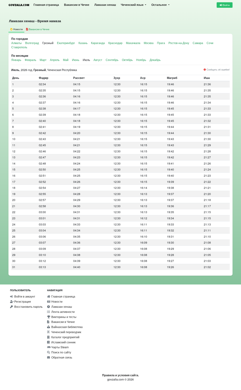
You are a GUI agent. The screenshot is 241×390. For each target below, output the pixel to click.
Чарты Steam (60, 347)
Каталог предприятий (65, 337)
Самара (198, 43)
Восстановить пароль (28, 307)
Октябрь (127, 60)
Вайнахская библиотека (67, 327)
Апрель (54, 60)
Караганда (98, 43)
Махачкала (133, 43)
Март (43, 60)
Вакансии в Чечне (76, 4)
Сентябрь (112, 60)
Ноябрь (141, 60)
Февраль (30, 60)
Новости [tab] (18, 29)
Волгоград (32, 43)
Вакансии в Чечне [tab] (38, 29)
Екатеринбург (66, 43)
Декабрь (155, 60)
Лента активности (63, 312)
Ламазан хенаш (105, 4)
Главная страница (46, 4)
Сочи (210, 43)
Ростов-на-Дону (179, 43)
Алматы (16, 43)
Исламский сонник (63, 342)
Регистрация (22, 301)
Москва (149, 43)
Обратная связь (61, 357)
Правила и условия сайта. (120, 375)
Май (65, 60)
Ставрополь (19, 47)
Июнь (75, 60)
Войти (226, 5)
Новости (56, 301)
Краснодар (115, 43)
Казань (83, 43)
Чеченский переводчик (66, 332)
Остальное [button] (159, 4)
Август (98, 60)
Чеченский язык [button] (132, 4)
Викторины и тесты (63, 317)
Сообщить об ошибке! (218, 69)
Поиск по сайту (61, 352)
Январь (16, 60)
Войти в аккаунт (24, 296)
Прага (161, 43)
